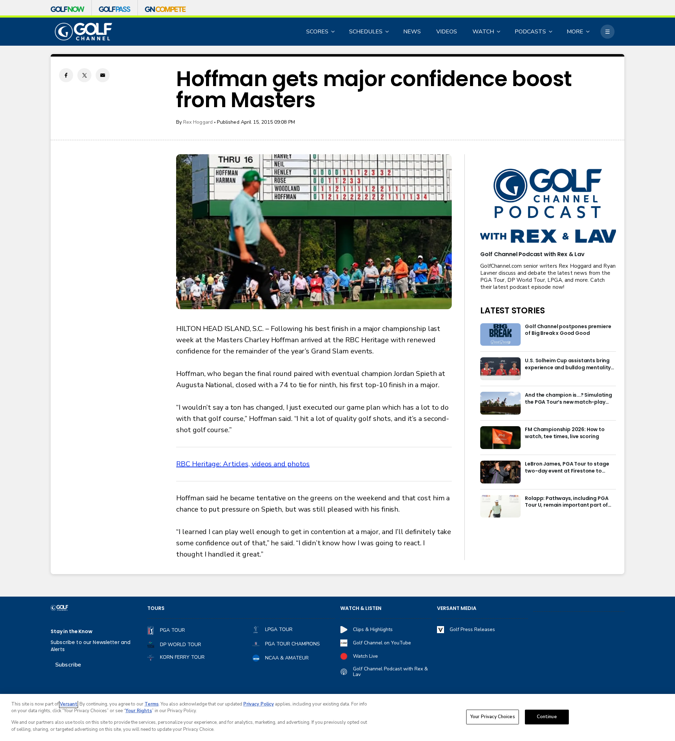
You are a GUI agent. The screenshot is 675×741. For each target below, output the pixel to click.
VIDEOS (446, 31)
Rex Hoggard (198, 122)
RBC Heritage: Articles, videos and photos (243, 464)
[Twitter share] (84, 75)
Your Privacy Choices (492, 717)
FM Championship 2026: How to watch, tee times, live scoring (565, 433)
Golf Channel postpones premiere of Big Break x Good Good (568, 330)
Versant (68, 704)
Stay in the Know (71, 631)
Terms (151, 704)
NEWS (412, 31)
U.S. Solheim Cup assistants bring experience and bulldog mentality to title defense (568, 364)
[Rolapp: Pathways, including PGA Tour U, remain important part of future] (500, 506)
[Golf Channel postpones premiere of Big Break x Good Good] (500, 334)
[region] (337, 717)
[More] (607, 32)
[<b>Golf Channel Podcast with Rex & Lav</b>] (548, 206)
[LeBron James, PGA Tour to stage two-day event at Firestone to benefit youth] (500, 472)
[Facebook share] (66, 75)
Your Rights (139, 711)
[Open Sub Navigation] (333, 31)
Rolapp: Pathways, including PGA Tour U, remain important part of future (566, 502)
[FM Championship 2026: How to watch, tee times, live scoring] (500, 437)
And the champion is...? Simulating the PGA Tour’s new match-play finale (568, 399)
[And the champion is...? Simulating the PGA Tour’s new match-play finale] (500, 403)
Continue (547, 717)
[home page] (83, 32)
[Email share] (103, 75)
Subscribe (68, 665)
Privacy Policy (258, 704)
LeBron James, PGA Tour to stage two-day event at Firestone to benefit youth (567, 468)
